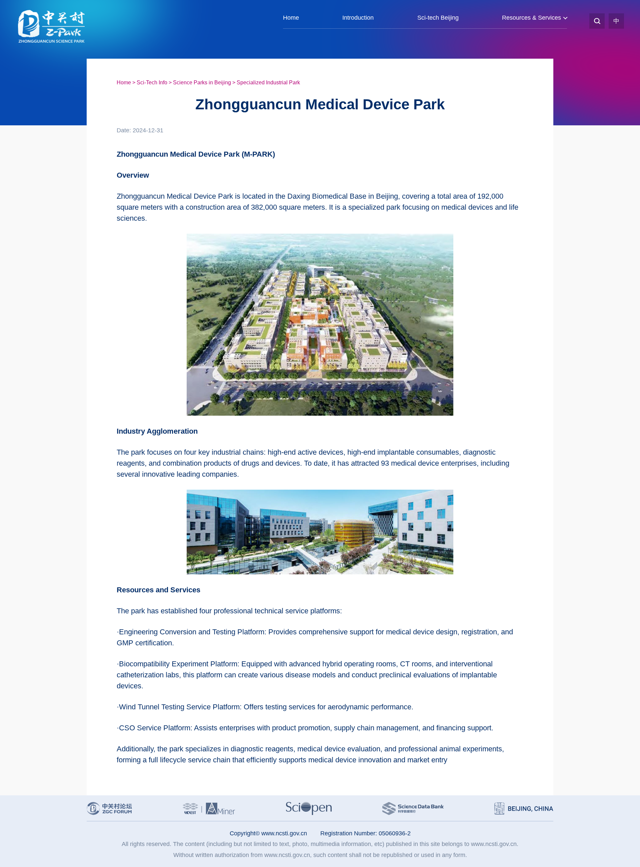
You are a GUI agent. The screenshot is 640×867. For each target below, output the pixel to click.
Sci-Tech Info (152, 82)
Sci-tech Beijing (438, 17)
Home (291, 17)
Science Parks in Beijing (202, 82)
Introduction (358, 17)
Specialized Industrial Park (268, 82)
